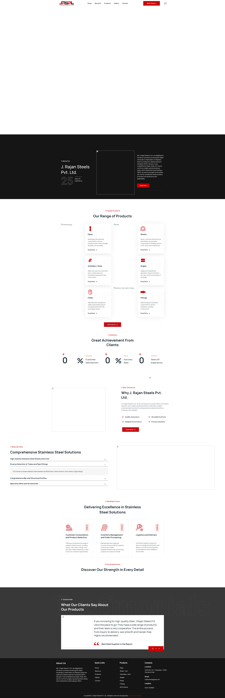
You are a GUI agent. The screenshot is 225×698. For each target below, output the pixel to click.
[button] (153, 648)
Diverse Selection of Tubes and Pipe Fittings (29, 464)
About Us (98, 3)
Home (90, 3)
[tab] (59, 459)
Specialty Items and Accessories (24, 484)
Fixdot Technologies (134, 696)
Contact (125, 3)
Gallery (116, 3)
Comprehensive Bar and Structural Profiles (28, 478)
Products (107, 3)
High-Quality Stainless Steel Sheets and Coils (29, 459)
